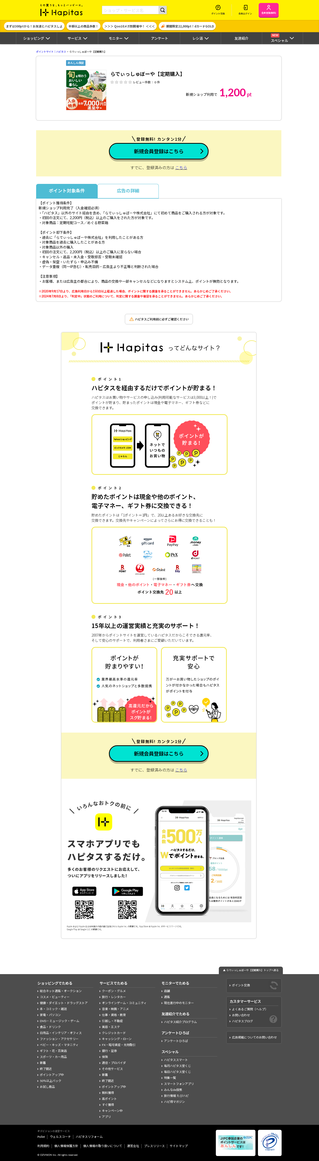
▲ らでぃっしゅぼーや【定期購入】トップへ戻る (251, 970)
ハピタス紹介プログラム (180, 1022)
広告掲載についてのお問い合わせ (254, 1037)
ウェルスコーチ (60, 1136)
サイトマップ (179, 1146)
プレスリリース (154, 1146)
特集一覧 (170, 1077)
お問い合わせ (241, 1015)
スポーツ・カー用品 (53, 1056)
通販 (167, 997)
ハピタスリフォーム (89, 1136)
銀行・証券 (109, 1050)
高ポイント (109, 1098)
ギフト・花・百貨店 (53, 1050)
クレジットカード (114, 1033)
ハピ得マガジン (174, 1101)
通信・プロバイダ (114, 1062)
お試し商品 (47, 1086)
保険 (105, 1056)
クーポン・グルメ (114, 991)
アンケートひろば (176, 1040)
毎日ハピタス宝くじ (177, 1071)
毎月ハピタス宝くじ (177, 1065)
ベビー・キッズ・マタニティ (59, 1044)
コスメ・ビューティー (55, 997)
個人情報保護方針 (66, 1146)
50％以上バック (50, 1080)
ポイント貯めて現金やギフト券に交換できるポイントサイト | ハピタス (61, 10)
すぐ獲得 (108, 1104)
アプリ (106, 1116)
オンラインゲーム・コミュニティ (124, 1003)
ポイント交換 (241, 985)
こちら (181, 168)
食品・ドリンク (50, 1027)
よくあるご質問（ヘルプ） (250, 1009)
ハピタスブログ (242, 1021)
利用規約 (43, 1146)
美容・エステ (111, 1027)
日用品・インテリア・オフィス (61, 1033)
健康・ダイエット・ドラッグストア (64, 1003)
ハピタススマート (176, 1059)
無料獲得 (108, 1092)
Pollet (41, 1136)
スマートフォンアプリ (179, 1083)
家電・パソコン (50, 1015)
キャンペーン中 (112, 1110)
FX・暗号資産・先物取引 (119, 1044)
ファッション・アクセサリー (59, 1038)
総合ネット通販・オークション (61, 991)
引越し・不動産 (112, 1021)
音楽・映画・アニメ (115, 1009)
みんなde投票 (173, 1089)
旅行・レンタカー (114, 997)
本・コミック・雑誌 (53, 1009)
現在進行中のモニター (179, 1003)
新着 (43, 1062)
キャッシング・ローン (117, 1038)
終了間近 (46, 1068)
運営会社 (133, 1146)
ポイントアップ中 (52, 1074)
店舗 (167, 991)
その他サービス (112, 1068)
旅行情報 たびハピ (176, 1095)
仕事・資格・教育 (114, 1015)
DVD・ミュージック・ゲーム (59, 1021)
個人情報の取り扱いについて (102, 1146)
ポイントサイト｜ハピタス (51, 52)
